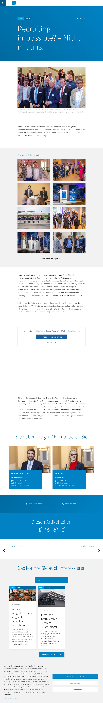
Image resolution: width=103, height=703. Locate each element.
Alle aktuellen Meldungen (51, 654)
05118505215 (61, 481)
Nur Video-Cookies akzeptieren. (51, 337)
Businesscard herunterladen (22, 485)
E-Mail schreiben (18, 483)
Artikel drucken (70, 504)
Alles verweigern (75, 683)
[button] (34, 169)
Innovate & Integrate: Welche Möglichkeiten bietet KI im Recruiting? (22, 617)
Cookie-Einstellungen (75, 676)
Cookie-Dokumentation (10, 698)
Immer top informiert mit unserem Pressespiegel (48, 621)
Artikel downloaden (35, 504)
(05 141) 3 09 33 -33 (19, 481)
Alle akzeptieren (51, 342)
